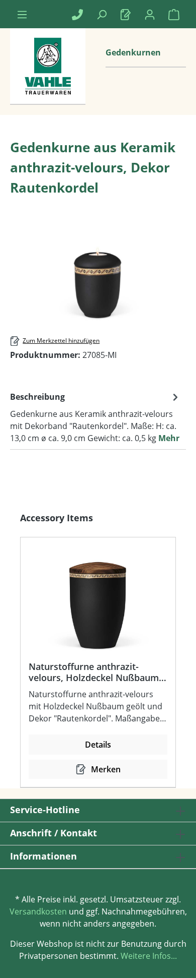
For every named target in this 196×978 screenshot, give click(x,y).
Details (98, 744)
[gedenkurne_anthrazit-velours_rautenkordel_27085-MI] (97, 266)
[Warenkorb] (174, 14)
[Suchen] (101, 14)
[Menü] (22, 14)
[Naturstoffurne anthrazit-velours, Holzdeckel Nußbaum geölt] (98, 603)
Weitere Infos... (148, 955)
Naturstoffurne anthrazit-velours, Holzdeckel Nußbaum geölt (94, 672)
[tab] (95, 417)
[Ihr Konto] (150, 14)
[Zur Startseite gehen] (47, 76)
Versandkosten (38, 911)
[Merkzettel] (126, 14)
